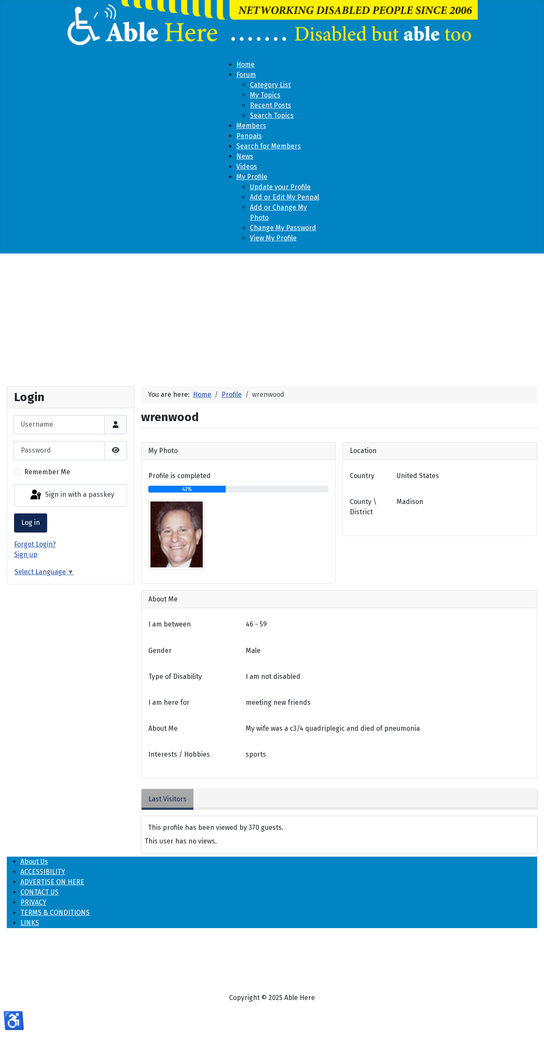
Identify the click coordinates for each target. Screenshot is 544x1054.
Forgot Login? (35, 544)
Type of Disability (175, 676)
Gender (160, 651)
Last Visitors (167, 799)
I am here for (169, 702)
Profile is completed (179, 476)
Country (362, 476)
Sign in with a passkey (78, 495)
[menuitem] (245, 64)
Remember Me (47, 472)
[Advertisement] (272, 316)
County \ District (363, 507)
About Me (163, 728)
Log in (30, 522)
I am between (169, 624)
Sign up (25, 554)
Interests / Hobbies (179, 754)
